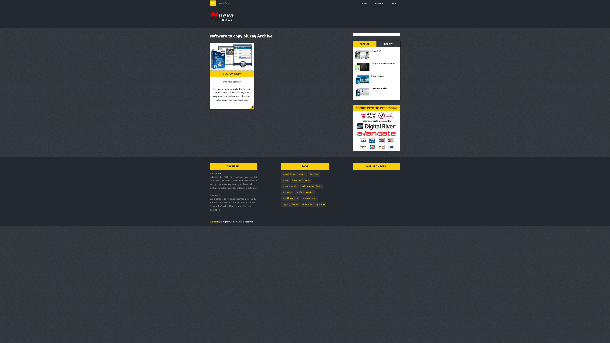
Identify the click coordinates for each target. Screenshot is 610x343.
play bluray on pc (291, 198)
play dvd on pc (309, 198)
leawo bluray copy (301, 180)
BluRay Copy (232, 74)
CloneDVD (376, 51)
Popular (364, 44)
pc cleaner (288, 192)
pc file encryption (305, 192)
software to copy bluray (313, 204)
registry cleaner (290, 204)
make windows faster (312, 186)
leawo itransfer (290, 186)
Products (378, 4)
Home (364, 4)
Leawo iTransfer (379, 88)
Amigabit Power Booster (383, 63)
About (393, 4)
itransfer (314, 174)
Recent (388, 44)
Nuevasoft (214, 222)
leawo (285, 180)
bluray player (377, 76)
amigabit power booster (294, 174)
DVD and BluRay (232, 82)
